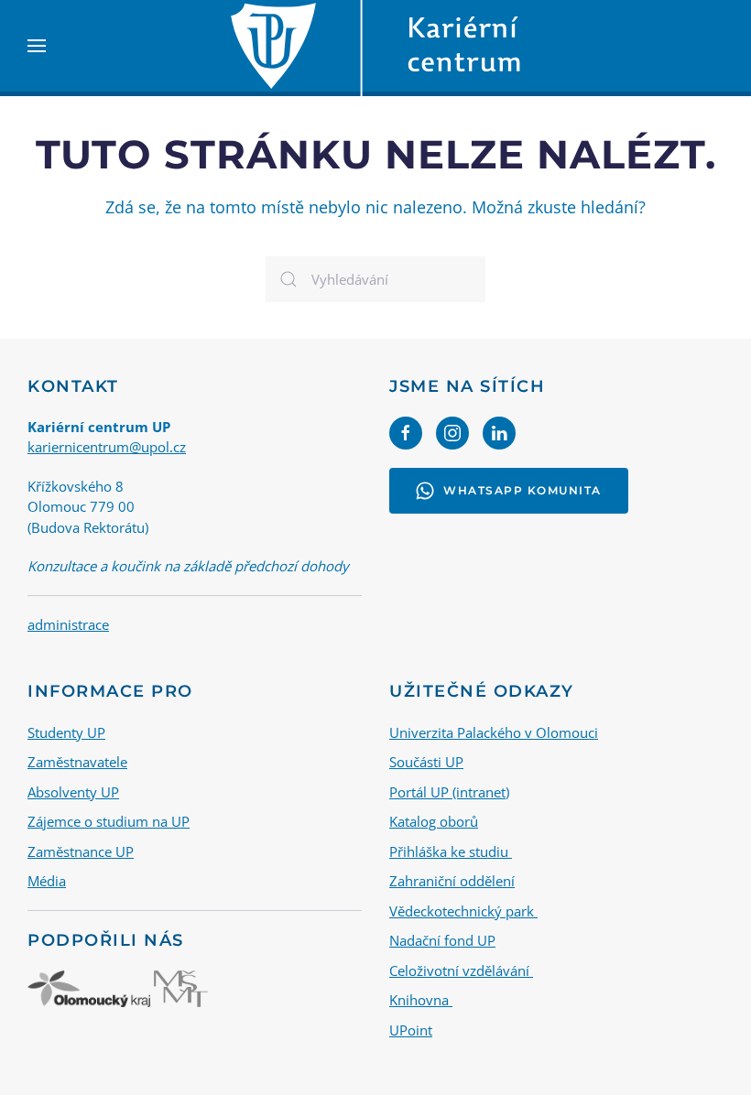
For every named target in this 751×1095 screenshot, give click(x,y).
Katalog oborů (433, 821)
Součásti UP (426, 762)
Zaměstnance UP (80, 851)
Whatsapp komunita (522, 490)
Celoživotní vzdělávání (461, 970)
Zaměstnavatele (77, 762)
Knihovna (420, 1000)
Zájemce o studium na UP (108, 821)
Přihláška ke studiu (450, 851)
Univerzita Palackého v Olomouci (493, 732)
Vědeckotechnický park (463, 911)
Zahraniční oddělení (452, 881)
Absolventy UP (73, 792)
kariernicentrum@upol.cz (106, 447)
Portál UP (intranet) (449, 792)
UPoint (410, 1030)
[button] (36, 46)
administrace (68, 624)
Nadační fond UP (442, 940)
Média (46, 881)
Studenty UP (66, 732)
